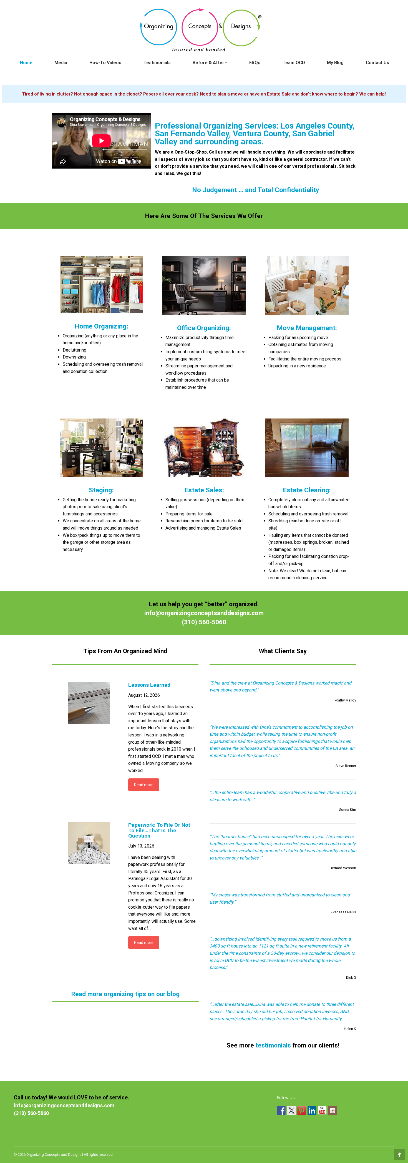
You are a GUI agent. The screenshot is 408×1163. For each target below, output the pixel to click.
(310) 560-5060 (204, 622)
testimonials (273, 1045)
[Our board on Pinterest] (301, 1110)
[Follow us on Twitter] (291, 1110)
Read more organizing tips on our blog (125, 993)
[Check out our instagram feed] (332, 1110)
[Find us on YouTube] (322, 1110)
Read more (143, 785)
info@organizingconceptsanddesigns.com (204, 612)
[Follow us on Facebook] (281, 1110)
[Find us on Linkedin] (312, 1110)
